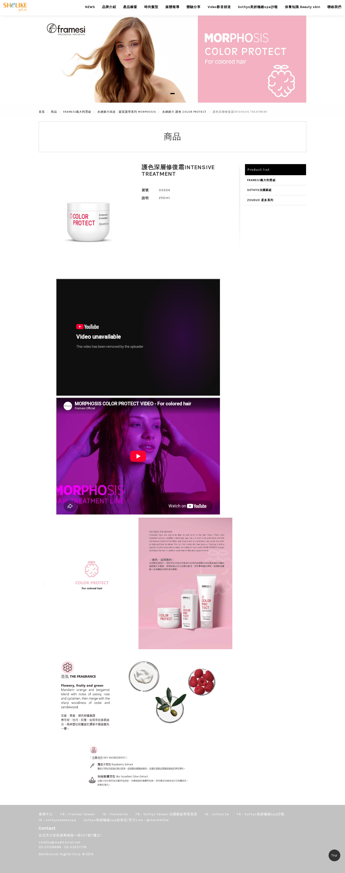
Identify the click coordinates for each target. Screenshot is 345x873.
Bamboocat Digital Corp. (60, 854)
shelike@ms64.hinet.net (59, 842)
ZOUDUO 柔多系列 (260, 200)
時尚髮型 (151, 7)
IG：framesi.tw (115, 814)
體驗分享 (194, 7)
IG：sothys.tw (217, 814)
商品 (54, 111)
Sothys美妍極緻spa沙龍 (258, 7)
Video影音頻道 (219, 7)
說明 (145, 198)
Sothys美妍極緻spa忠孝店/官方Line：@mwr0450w (126, 820)
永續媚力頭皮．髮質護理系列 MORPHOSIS (126, 111)
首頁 (42, 111)
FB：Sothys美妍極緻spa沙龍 (260, 814)
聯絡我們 (334, 7)
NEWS (90, 7)
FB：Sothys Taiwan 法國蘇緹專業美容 (166, 814)
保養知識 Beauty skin (302, 7)
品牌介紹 (109, 7)
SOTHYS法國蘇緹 (259, 190)
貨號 (145, 190)
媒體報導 (172, 7)
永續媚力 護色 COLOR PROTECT (184, 111)
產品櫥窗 (130, 7)
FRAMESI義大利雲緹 (77, 111)
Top (334, 855)
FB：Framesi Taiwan (77, 814)
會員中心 (46, 814)
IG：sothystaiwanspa (57, 820)
